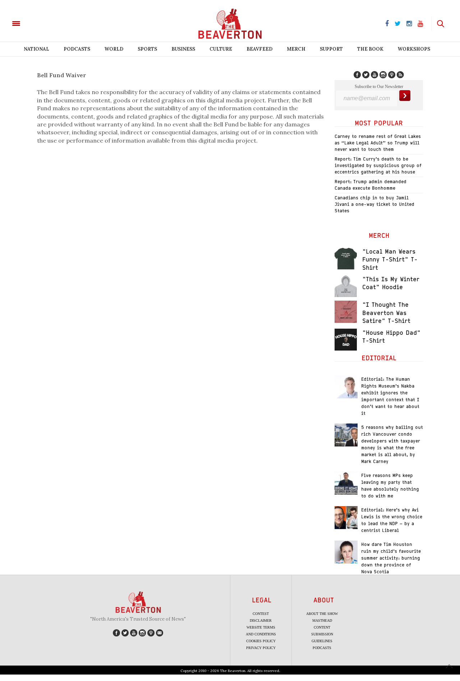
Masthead (322, 620)
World (114, 49)
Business (183, 49)
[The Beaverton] (40, 23)
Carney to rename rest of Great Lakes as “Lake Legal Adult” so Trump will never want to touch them (378, 143)
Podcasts (77, 49)
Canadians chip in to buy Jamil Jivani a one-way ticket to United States (374, 204)
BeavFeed (259, 49)
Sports (147, 49)
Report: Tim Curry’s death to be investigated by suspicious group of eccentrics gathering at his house (378, 165)
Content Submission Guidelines (322, 634)
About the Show (322, 614)
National (36, 49)
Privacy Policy (261, 648)
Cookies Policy (261, 641)
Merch (296, 49)
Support (331, 49)
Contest (261, 614)
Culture (221, 49)
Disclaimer (261, 620)
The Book (370, 49)
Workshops (414, 49)
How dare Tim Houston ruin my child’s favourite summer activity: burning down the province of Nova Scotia (391, 558)
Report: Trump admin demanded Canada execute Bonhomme (370, 185)
